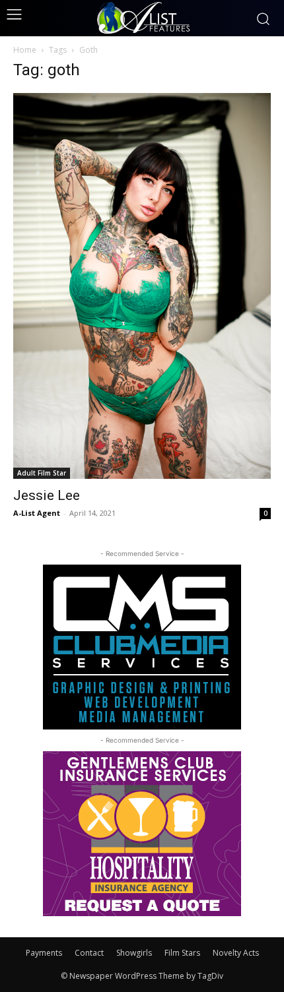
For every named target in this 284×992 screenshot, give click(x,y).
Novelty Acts (236, 952)
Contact (89, 952)
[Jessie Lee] (142, 286)
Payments (44, 952)
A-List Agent (36, 513)
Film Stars (182, 952)
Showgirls (134, 952)
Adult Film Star (41, 473)
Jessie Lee (46, 495)
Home (24, 49)
